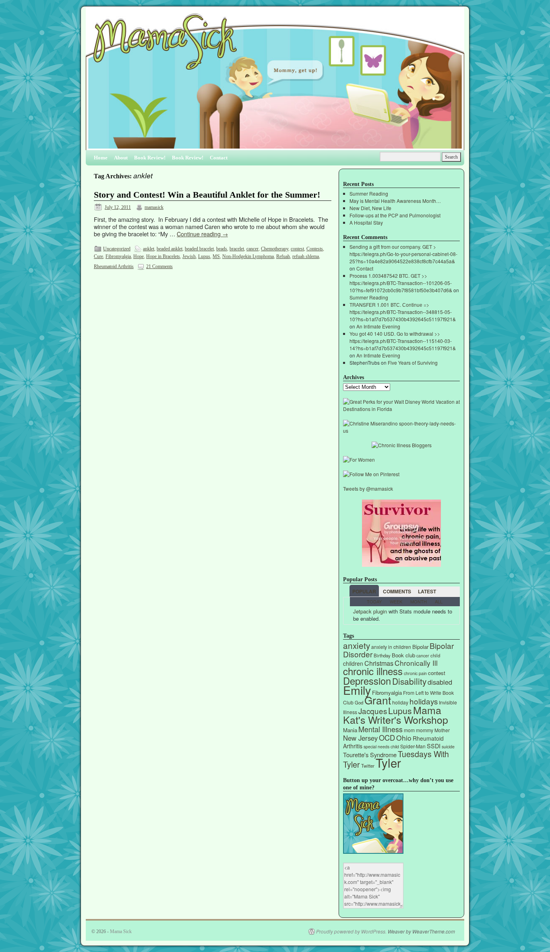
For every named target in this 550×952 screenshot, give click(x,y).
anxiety (356, 645)
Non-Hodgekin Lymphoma (248, 256)
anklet (148, 249)
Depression (367, 681)
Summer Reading (368, 193)
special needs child (381, 746)
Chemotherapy (274, 249)
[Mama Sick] (275, 81)
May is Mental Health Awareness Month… (395, 200)
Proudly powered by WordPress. (351, 931)
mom (409, 730)
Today (374, 601)
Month (418, 601)
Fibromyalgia (118, 256)
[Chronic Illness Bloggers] (402, 445)
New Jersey (360, 738)
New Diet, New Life (370, 207)
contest (297, 249)
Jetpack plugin (370, 611)
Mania (350, 730)
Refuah (283, 256)
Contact (218, 158)
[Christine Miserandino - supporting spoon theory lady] (401, 430)
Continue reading (202, 233)
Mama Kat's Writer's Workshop (395, 714)
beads (221, 249)
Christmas (378, 663)
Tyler (388, 762)
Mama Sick (121, 931)
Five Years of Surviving (413, 362)
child (435, 655)
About (121, 158)
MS (216, 256)
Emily (357, 689)
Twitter (367, 765)
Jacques (372, 710)
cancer (252, 249)
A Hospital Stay (366, 222)
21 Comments (159, 266)
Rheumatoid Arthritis (114, 266)
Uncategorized (116, 249)
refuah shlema (305, 256)
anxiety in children (391, 646)
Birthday (382, 655)
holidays (423, 701)
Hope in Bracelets (163, 256)
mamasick (154, 207)
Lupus (204, 256)
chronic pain (415, 673)
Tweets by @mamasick (368, 488)
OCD (387, 737)
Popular (364, 591)
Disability (409, 681)
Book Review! (149, 158)
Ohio (403, 738)
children (353, 663)
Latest (427, 591)
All (438, 601)
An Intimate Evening (378, 326)
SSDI (433, 745)
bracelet (237, 249)
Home (101, 158)
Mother (442, 730)
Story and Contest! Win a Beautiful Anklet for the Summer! (207, 195)
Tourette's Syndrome (370, 754)
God (359, 702)
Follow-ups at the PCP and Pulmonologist (394, 215)
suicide (448, 746)
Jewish (189, 256)
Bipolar (420, 646)
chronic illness (373, 671)
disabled (440, 682)
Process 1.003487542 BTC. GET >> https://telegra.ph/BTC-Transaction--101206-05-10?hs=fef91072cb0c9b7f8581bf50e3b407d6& (400, 282)
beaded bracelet (199, 249)
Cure (98, 256)
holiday (400, 702)
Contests (314, 249)
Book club (403, 655)
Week (396, 601)
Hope (138, 256)
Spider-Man (413, 746)
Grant (377, 699)
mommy (424, 730)
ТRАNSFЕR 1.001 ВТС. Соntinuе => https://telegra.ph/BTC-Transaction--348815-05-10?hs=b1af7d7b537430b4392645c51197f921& (402, 311)
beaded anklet (169, 249)
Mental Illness (380, 729)
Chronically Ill (416, 663)
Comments (397, 591)
